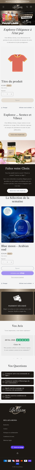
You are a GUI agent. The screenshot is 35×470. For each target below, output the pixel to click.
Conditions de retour (8, 436)
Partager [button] (5, 107)
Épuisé (17, 100)
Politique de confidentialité (10, 432)
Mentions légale (7, 440)
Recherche (6, 424)
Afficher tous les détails (25, 283)
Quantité (3, 90)
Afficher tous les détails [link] (25, 107)
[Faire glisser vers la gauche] (14, 317)
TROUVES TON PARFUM (17, 191)
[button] (3, 7)
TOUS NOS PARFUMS (17, 134)
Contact (5, 428)
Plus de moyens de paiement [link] (17, 277)
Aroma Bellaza (19, 466)
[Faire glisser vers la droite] (21, 317)
